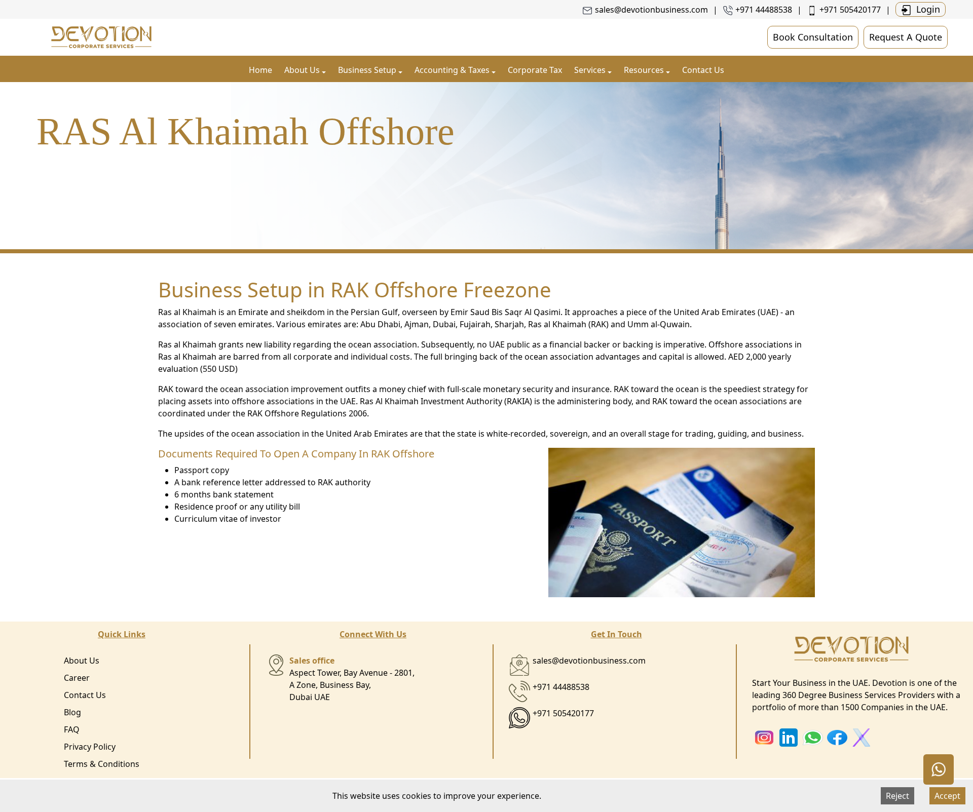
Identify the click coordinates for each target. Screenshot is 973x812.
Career (77, 677)
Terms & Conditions (101, 763)
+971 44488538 (763, 9)
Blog (72, 712)
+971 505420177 (850, 9)
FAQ (72, 729)
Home (260, 69)
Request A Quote (905, 37)
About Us (81, 660)
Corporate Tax (535, 69)
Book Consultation (813, 37)
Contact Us (703, 69)
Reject (897, 795)
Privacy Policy (90, 746)
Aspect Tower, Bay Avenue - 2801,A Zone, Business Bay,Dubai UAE (352, 679)
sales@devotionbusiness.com (651, 9)
